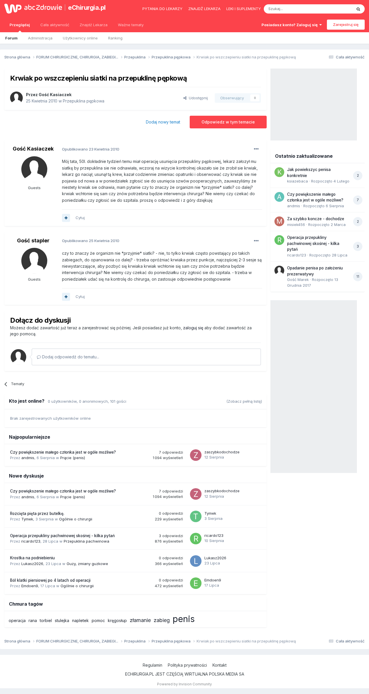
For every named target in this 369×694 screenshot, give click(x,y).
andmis (27, 457)
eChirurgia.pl (87, 7)
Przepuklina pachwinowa (86, 541)
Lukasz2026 (32, 563)
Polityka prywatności (187, 665)
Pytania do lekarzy (162, 8)
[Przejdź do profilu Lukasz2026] (196, 561)
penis (184, 619)
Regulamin (152, 665)
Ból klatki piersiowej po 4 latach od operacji (50, 580)
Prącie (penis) (72, 457)
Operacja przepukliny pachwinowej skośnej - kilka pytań (62, 535)
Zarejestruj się (346, 24)
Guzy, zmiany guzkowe (87, 563)
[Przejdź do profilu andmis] (279, 197)
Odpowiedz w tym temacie (228, 121)
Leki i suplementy (243, 8)
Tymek (27, 519)
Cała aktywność (54, 24)
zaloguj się (193, 327)
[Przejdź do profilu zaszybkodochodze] (196, 455)
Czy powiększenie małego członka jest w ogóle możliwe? (63, 452)
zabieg (162, 620)
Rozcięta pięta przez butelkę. (37, 513)
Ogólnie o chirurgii (75, 519)
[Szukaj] (358, 9)
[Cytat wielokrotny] (66, 218)
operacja (17, 620)
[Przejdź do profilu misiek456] (279, 221)
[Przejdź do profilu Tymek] (196, 516)
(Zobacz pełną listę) (244, 401)
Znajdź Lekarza (94, 24)
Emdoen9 (29, 585)
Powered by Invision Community (184, 684)
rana (33, 620)
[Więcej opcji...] (256, 149)
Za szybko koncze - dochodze (315, 218)
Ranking (115, 38)
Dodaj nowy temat (163, 121)
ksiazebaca (297, 181)
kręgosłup (117, 620)
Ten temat (335, 9)
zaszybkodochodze (222, 452)
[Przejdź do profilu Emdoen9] (196, 583)
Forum (11, 38)
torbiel (46, 620)
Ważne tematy (131, 24)
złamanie (140, 620)
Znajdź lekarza (204, 8)
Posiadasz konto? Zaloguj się (290, 24)
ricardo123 (30, 541)
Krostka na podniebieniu (32, 558)
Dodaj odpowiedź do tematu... (70, 356)
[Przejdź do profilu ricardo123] (196, 538)
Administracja (40, 38)
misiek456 (296, 224)
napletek (80, 620)
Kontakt (219, 665)
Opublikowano (90, 149)
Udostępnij (197, 98)
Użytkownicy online (80, 38)
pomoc (98, 620)
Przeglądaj (20, 24)
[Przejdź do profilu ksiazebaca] (279, 172)
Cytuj (80, 217)
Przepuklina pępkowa (83, 100)
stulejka (62, 620)
